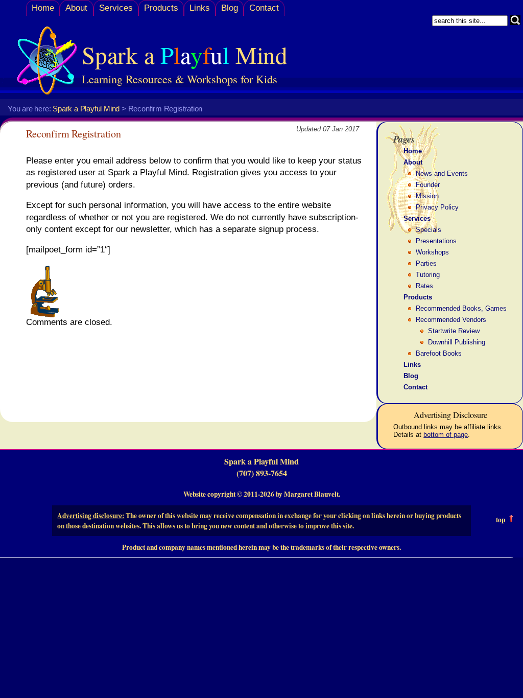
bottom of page (445, 434)
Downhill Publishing (456, 342)
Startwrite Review (454, 331)
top (500, 520)
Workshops (432, 252)
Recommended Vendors (451, 319)
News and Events (442, 173)
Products (161, 8)
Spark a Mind (185, 54)
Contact (264, 8)
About (76, 8)
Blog (229, 8)
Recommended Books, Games (461, 308)
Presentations (436, 241)
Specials (428, 230)
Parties (426, 263)
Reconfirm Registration (73, 134)
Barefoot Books (439, 353)
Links (199, 8)
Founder (428, 185)
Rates (424, 286)
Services (116, 8)
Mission (427, 196)
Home (43, 8)
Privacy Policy (437, 207)
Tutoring (428, 274)
